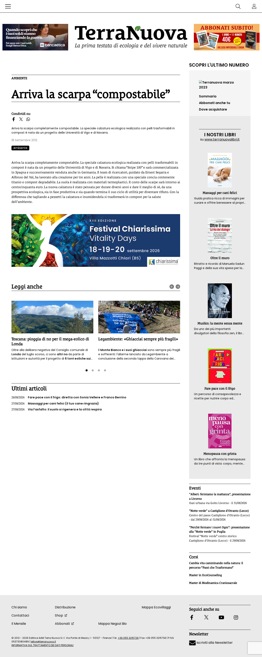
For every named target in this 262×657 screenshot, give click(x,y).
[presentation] (172, 287)
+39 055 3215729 (128, 638)
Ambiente (19, 78)
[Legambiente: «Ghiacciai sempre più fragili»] (139, 317)
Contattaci (20, 615)
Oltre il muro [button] (219, 258)
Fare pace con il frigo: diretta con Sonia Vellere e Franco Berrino (68, 397)
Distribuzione (65, 607)
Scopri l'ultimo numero (219, 65)
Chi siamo (19, 607)
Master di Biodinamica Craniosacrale (213, 582)
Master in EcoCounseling (205, 575)
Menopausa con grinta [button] (219, 454)
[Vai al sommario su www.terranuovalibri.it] (220, 84)
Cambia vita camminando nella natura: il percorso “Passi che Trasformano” (216, 565)
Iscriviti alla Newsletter (214, 642)
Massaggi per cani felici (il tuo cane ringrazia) (55, 403)
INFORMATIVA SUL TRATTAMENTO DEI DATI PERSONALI (42, 645)
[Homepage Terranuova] (131, 37)
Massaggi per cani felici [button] (220, 193)
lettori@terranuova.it (43, 641)
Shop (59, 615)
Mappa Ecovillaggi (156, 607)
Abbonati (62, 623)
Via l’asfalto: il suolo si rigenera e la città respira (56, 409)
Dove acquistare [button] (213, 109)
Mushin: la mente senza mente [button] (220, 323)
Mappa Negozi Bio (112, 623)
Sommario (208, 96)
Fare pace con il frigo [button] (219, 388)
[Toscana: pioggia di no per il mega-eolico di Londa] (52, 317)
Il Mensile (18, 623)
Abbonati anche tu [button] (214, 103)
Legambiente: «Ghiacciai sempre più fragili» (138, 339)
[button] (8, 6)
